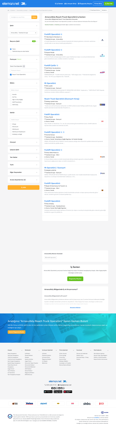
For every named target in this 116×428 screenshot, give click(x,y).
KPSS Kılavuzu (28, 374)
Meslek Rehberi (29, 355)
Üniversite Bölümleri (30, 367)
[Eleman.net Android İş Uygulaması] (48, 391)
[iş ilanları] (14, 3)
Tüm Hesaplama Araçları (14, 374)
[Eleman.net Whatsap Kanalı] (64, 388)
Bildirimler (44, 363)
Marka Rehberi (28, 370)
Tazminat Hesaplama (13, 355)
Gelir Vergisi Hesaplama (14, 361)
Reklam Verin (80, 355)
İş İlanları (59, 3)
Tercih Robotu (11, 370)
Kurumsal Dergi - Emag (82, 357)
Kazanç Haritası (29, 359)
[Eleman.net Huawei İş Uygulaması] (67, 391)
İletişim (78, 359)
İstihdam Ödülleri (63, 361)
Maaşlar (27, 357)
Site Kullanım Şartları (99, 353)
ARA (24, 187)
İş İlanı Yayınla (63, 353)
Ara (35, 17)
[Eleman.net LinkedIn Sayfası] (59, 388)
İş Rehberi (27, 353)
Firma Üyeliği (62, 355)
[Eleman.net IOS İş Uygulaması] (58, 391)
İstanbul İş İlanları (46, 355)
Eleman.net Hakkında (82, 353)
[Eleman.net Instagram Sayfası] (57, 388)
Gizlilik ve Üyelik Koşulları (100, 357)
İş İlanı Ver (108, 3)
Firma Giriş (98, 3)
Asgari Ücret (11, 368)
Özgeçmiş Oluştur (85, 3)
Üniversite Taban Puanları (31, 363)
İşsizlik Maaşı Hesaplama (14, 363)
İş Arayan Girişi (71, 3)
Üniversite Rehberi (29, 365)
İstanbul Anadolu (49, 24)
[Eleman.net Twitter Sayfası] (55, 388)
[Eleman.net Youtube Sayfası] (61, 388)
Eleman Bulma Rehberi (65, 365)
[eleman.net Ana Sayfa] (8, 10)
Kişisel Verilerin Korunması (100, 359)
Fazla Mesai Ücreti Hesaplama (12, 366)
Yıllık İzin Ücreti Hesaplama (15, 359)
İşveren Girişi (62, 359)
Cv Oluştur (44, 361)
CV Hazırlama (11, 372)
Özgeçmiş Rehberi (29, 372)
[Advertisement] (23, 206)
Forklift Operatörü (51, 257)
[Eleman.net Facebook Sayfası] (52, 388)
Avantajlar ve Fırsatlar (65, 363)
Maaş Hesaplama (12, 353)
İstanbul (57, 24)
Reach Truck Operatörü (19, 74)
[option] (15, 403)
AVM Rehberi (28, 368)
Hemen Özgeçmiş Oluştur (16, 332)
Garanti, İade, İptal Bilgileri (100, 355)
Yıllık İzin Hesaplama (13, 357)
